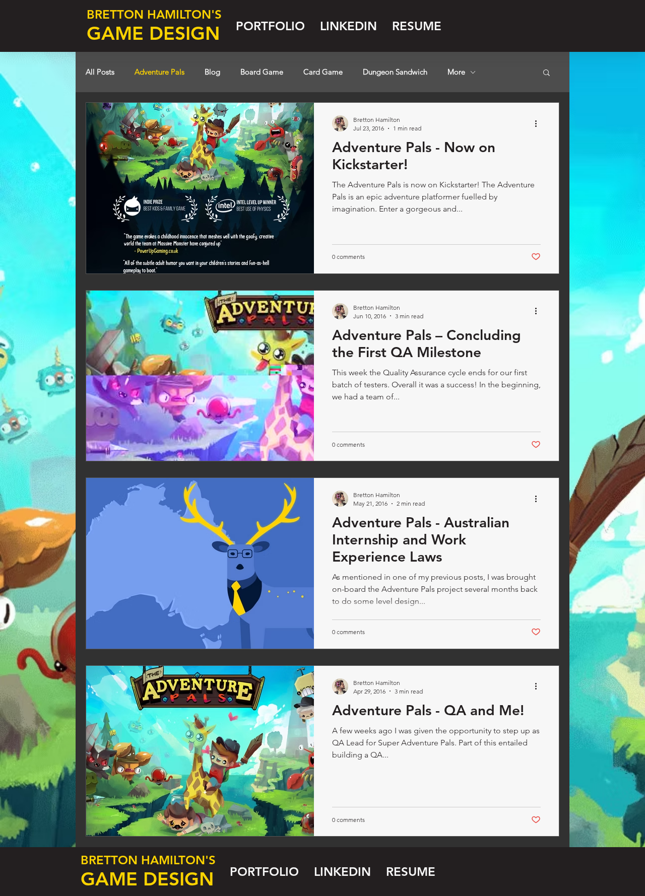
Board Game (261, 72)
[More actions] (539, 123)
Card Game (323, 72)
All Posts (100, 72)
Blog (212, 72)
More (456, 72)
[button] (546, 73)
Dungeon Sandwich (395, 72)
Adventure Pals (159, 72)
